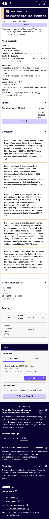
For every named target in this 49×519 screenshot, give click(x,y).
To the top (26, 407)
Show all (26, 25)
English (24, 438)
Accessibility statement (15, 505)
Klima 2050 (6, 288)
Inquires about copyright (16, 509)
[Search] (10, 3)
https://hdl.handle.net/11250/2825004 (25, 53)
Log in (39, 4)
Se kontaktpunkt (26, 396)
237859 (31, 330)
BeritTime (6, 293)
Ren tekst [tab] (14, 358)
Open (23, 121)
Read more (41, 411)
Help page (6, 487)
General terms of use (41, 114)
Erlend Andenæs (8, 21)
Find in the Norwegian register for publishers (19, 76)
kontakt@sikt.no (12, 515)
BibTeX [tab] (35, 358)
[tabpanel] (24, 369)
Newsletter (10, 498)
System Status (8, 491)
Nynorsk (15, 438)
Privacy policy (11, 501)
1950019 (14, 56)
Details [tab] (7, 347)
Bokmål (6, 438)
